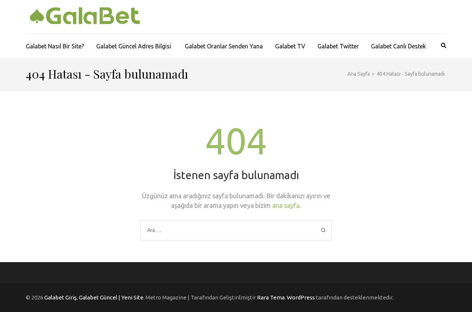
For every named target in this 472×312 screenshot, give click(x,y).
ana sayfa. (286, 205)
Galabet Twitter (338, 46)
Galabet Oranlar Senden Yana (224, 46)
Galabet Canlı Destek (398, 46)
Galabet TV (290, 46)
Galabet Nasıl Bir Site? (55, 46)
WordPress (301, 297)
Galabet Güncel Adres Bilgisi (134, 46)
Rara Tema (271, 297)
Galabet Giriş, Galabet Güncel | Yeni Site (93, 297)
